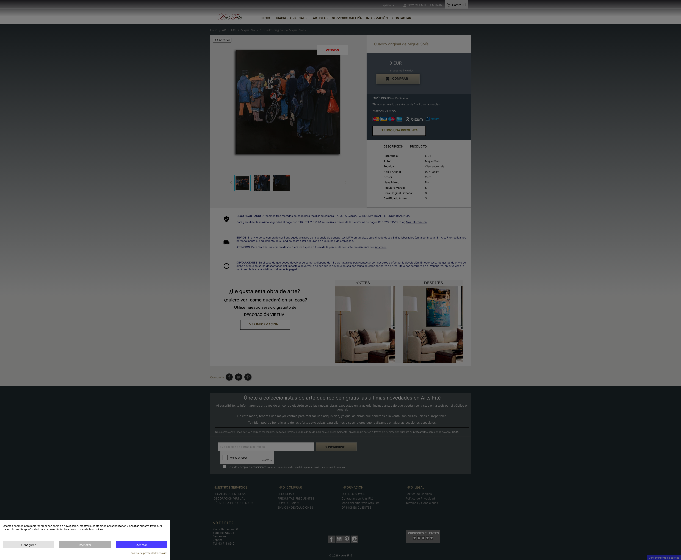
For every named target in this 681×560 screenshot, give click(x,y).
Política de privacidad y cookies (149, 553)
